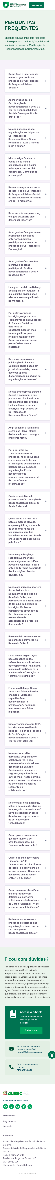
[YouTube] (17, 1106)
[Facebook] (23, 1106)
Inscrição (7, 1126)
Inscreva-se (36, 5)
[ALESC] (27, 1092)
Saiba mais (31, 1030)
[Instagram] (5, 1106)
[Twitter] (30, 1106)
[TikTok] (11, 1106)
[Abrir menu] (49, 5)
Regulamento (9, 1121)
